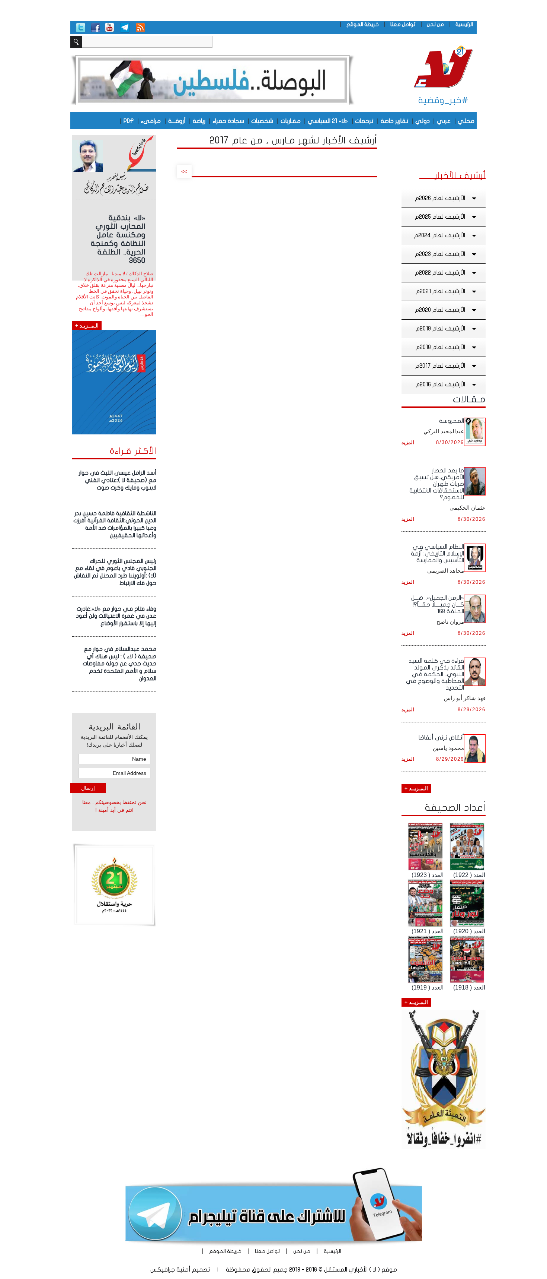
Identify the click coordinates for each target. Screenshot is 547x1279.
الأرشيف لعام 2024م (439, 235)
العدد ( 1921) (428, 931)
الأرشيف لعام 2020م (440, 310)
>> (184, 171)
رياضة (199, 121)
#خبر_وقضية (443, 100)
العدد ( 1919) (428, 987)
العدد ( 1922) (469, 875)
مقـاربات (291, 121)
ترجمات (364, 121)
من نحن (435, 24)
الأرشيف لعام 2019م (440, 329)
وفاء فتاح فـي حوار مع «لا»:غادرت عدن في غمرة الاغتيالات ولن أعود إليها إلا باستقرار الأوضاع (116, 616)
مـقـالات (469, 399)
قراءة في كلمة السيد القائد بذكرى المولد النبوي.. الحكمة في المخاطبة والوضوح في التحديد (435, 674)
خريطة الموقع (362, 24)
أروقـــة (177, 121)
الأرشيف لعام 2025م (440, 217)
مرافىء (151, 121)
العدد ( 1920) (469, 931)
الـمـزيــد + (416, 788)
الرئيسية (464, 24)
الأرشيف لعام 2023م (440, 254)
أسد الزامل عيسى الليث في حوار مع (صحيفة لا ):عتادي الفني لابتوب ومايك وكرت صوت (117, 480)
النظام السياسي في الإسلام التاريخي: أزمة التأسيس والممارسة (437, 553)
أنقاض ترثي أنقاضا (441, 738)
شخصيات (262, 121)
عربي (444, 121)
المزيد (408, 442)
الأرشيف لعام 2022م (440, 273)
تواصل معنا (402, 24)
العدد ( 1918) (469, 987)
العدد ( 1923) (428, 875)
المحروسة (451, 421)
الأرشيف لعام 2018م (440, 347)
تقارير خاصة (394, 121)
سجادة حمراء (228, 121)
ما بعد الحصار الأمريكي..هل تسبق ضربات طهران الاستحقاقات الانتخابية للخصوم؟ (436, 484)
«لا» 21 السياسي (328, 121)
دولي (422, 121)
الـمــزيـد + (87, 326)
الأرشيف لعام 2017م (440, 366)
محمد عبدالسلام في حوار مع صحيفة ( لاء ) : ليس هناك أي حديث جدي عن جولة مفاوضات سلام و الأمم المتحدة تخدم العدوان (119, 663)
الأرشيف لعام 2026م (440, 198)
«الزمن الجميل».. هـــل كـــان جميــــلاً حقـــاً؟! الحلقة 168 (437, 604)
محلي (466, 121)
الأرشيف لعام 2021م (440, 291)
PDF (129, 121)
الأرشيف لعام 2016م (440, 384)
